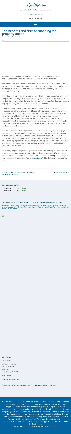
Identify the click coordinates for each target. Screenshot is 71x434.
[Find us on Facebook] (32, 18)
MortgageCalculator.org (24, 202)
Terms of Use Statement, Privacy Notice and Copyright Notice (34, 385)
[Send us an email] (30, 18)
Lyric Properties (35, 5)
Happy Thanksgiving (61, 172)
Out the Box (36, 424)
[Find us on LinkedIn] (41, 18)
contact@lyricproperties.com (10, 379)
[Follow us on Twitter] (35, 18)
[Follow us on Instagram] (38, 18)
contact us (36, 158)
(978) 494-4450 (38, 15)
